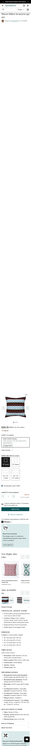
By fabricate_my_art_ (6, 584)
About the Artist (15, 728)
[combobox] (21, 9)
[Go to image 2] (14, 422)
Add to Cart (15, 509)
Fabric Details (7, 450)
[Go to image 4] (16, 422)
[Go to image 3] (15, 422)
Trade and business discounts (15, 2)
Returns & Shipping (15, 723)
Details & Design (15, 607)
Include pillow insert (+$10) (11, 486)
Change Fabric (8, 445)
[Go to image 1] (13, 422)
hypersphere (15, 21)
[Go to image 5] (17, 422)
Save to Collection (15, 515)
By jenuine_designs (25, 582)
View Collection (8, 545)
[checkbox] (2, 486)
